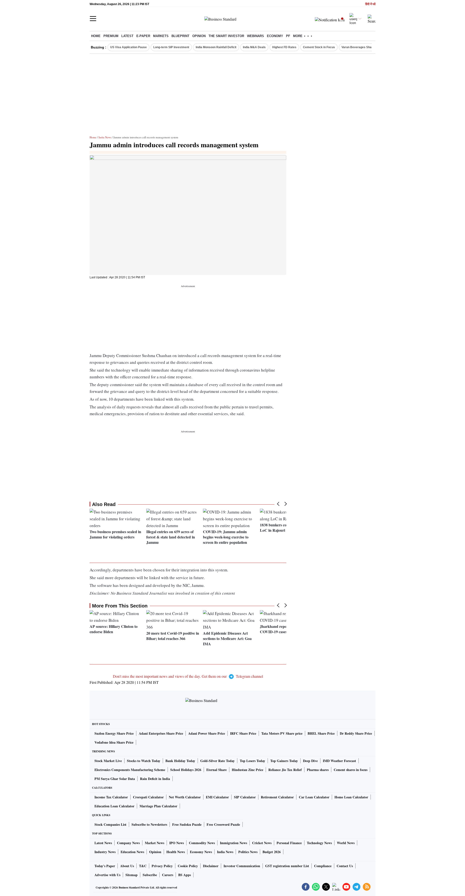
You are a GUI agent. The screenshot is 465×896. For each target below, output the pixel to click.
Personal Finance (289, 842)
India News (105, 137)
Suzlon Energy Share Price (114, 733)
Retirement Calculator (277, 797)
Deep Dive (310, 760)
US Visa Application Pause (128, 47)
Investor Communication (242, 865)
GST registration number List (287, 865)
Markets (161, 36)
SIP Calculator (245, 797)
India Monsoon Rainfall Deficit (216, 47)
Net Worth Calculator (185, 797)
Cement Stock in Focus (319, 47)
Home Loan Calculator (351, 797)
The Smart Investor (226, 36)
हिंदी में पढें (370, 4)
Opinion (199, 36)
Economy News (201, 851)
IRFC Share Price (243, 733)
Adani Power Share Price (206, 733)
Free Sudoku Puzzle (187, 824)
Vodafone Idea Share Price (113, 742)
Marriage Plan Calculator (158, 806)
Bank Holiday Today (180, 760)
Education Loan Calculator (114, 806)
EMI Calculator (217, 797)
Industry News (105, 851)
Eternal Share (216, 769)
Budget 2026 (272, 851)
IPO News (176, 842)
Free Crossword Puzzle (223, 824)
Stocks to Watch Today (143, 760)
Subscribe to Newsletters (149, 824)
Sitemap (131, 874)
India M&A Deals (254, 47)
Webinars (255, 36)
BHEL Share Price (321, 733)
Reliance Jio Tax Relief (285, 769)
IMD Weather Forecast (339, 760)
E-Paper (143, 36)
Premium (110, 36)
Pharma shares (318, 769)
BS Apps (184, 874)
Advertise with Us (107, 874)
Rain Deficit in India (155, 778)
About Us (127, 865)
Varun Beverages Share (357, 47)
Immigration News (233, 842)
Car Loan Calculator (314, 797)
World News (346, 842)
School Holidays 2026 (185, 769)
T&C (143, 865)
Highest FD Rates (284, 47)
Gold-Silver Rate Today (217, 760)
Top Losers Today (252, 760)
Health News (175, 851)
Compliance (323, 865)
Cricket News (261, 842)
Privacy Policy (162, 865)
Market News (154, 842)
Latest (127, 36)
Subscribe (150, 874)
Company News (128, 842)
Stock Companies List (110, 824)
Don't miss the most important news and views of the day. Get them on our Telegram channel (188, 676)
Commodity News (202, 842)
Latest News (103, 842)
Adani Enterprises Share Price (161, 733)
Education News (132, 851)
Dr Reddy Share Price (356, 733)
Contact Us (345, 865)
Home (96, 36)
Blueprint (180, 36)
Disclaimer (210, 865)
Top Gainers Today (284, 760)
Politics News (247, 851)
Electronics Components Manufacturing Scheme (129, 769)
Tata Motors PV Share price (281, 733)
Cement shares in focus (350, 769)
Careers (167, 874)
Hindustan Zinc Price (247, 769)
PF (288, 36)
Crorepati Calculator (148, 797)
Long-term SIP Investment (171, 47)
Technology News (319, 842)
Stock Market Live (108, 760)
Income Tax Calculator (111, 797)
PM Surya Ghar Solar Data (114, 778)
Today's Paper (104, 865)
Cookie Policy (188, 865)
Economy (275, 36)
